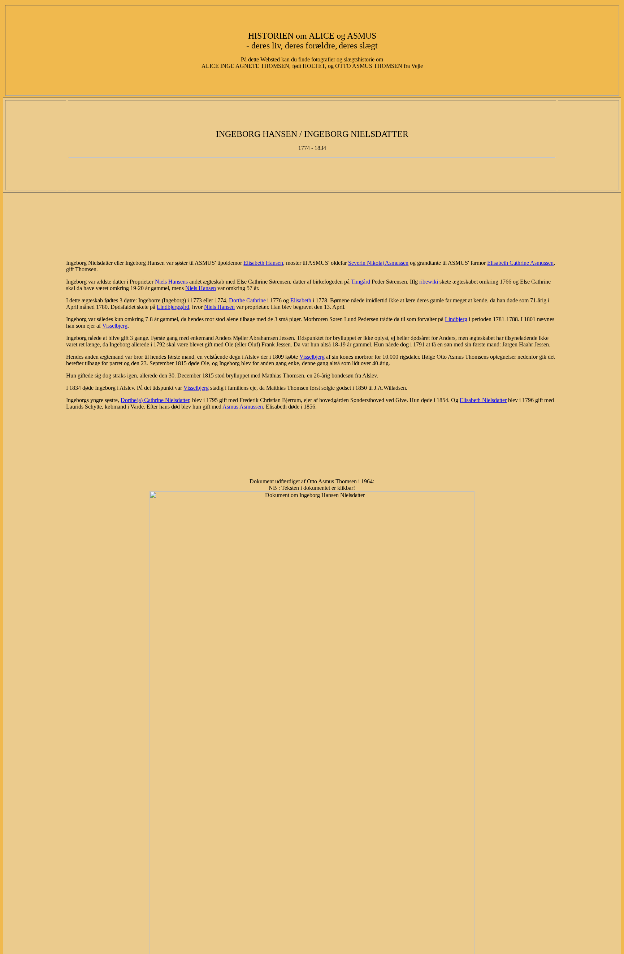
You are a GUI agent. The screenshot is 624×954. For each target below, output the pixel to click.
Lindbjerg (456, 319)
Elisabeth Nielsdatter (483, 400)
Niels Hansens (171, 282)
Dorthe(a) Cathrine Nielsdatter (155, 400)
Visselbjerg (114, 326)
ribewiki (428, 282)
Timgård (360, 282)
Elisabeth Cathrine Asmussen (520, 263)
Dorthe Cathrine (247, 300)
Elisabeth (300, 300)
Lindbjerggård (173, 307)
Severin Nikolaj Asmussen (378, 263)
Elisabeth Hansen (263, 263)
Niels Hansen (200, 288)
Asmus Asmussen (242, 406)
